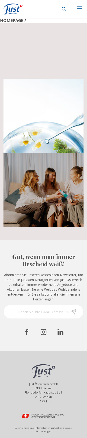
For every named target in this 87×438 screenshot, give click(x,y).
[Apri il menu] (79, 7)
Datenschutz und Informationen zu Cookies (38, 427)
